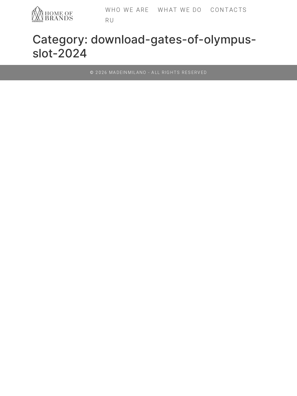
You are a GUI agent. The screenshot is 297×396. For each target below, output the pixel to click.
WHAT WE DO (180, 9)
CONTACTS (229, 9)
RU (110, 20)
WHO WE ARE (127, 9)
